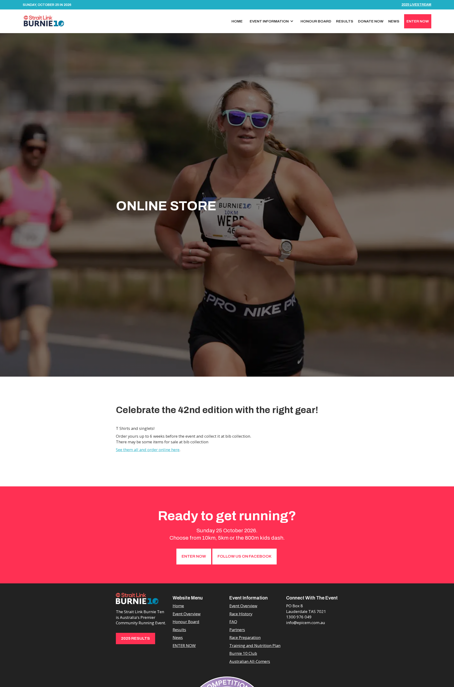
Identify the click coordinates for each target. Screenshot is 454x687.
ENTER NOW (417, 21)
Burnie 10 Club (243, 653)
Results (179, 629)
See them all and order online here (147, 449)
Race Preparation (245, 637)
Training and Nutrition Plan (254, 645)
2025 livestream (416, 4)
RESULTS (344, 21)
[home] (44, 20)
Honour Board (316, 21)
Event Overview (187, 614)
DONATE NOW (371, 21)
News (393, 21)
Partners (237, 629)
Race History (240, 614)
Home (237, 21)
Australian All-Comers (249, 661)
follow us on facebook (244, 556)
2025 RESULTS (135, 638)
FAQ (233, 621)
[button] (271, 21)
